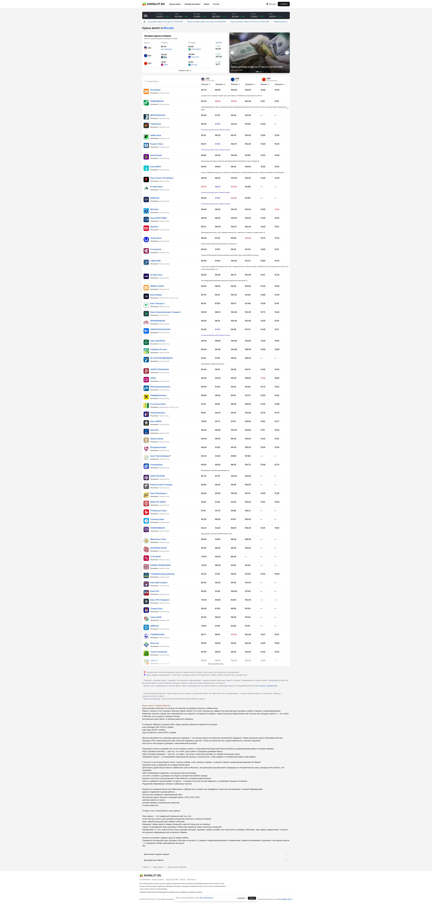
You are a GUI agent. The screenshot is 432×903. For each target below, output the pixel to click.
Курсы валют (175, 4)
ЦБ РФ (218, 43)
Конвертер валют (192, 4)
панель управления (268, 686)
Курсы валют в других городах (156, 854)
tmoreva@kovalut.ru (284, 899)
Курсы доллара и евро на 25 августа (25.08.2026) (193, 22)
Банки (206, 4)
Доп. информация (206, 898)
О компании (145, 879)
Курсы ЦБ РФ (172, 879)
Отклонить (241, 898)
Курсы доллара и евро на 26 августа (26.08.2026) (150, 22)
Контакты (191, 879)
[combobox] (274, 79)
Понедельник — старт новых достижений (276, 22)
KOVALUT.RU (156, 4)
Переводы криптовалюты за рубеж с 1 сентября (236, 22)
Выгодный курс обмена (153, 860)
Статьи (216, 4)
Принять (252, 898)
